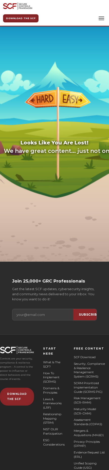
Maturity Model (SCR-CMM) (85, 411)
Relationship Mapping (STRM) (52, 418)
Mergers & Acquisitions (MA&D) (89, 433)
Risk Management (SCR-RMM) (87, 400)
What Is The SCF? (51, 364)
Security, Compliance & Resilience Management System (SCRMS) (89, 370)
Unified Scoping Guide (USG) (85, 465)
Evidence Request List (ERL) (89, 454)
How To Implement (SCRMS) (51, 377)
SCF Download (85, 357)
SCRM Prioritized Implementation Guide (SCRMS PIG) (88, 387)
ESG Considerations (54, 442)
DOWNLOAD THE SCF (17, 396)
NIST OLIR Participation (52, 431)
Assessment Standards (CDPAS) (88, 422)
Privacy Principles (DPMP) (87, 444)
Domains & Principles (51, 390)
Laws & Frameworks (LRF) (52, 403)
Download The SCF (20, 18)
